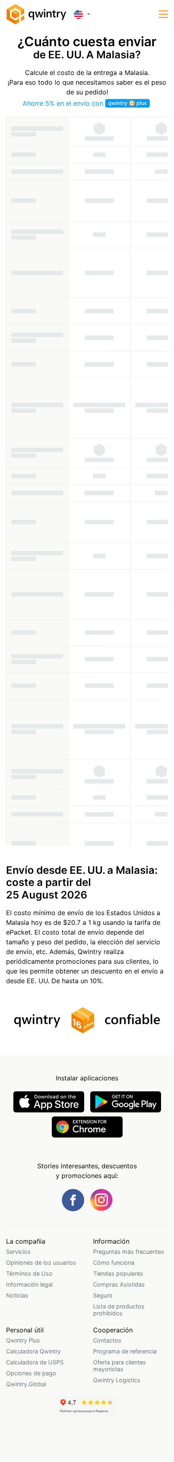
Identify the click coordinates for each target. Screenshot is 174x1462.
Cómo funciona (113, 1262)
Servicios (18, 1251)
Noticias (17, 1295)
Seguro (102, 1295)
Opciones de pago (31, 1373)
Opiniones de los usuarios (41, 1262)
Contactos (107, 1340)
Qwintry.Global (26, 1384)
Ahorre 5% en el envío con (64, 103)
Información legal (29, 1284)
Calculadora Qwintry (33, 1351)
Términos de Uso (29, 1273)
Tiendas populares (118, 1273)
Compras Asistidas (119, 1284)
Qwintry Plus (23, 1340)
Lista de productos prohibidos (118, 1310)
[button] (163, 14)
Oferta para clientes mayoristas (119, 1365)
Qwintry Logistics (116, 1380)
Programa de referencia (125, 1351)
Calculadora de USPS (35, 1362)
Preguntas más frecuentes (128, 1251)
